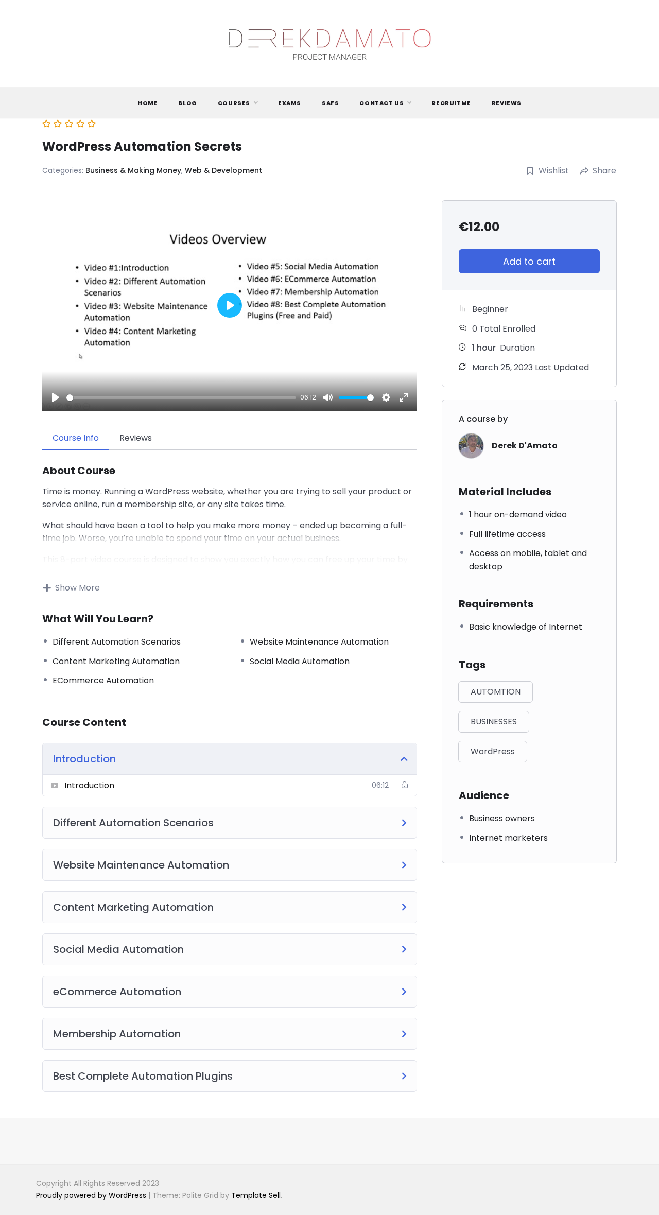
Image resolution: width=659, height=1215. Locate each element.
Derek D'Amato (525, 446)
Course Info (76, 438)
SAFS (330, 103)
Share (604, 171)
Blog (187, 103)
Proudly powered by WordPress (92, 1195)
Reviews (507, 103)
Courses (234, 103)
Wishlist (554, 171)
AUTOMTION (496, 692)
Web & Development (223, 170)
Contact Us (381, 103)
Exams (289, 103)
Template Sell (256, 1195)
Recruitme (451, 103)
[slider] (181, 398)
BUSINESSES (494, 721)
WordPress (493, 751)
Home (147, 103)
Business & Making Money (133, 170)
